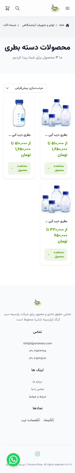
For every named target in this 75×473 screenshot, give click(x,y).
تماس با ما (37, 389)
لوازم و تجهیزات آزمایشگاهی (38, 25)
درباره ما (37, 382)
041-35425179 (37, 358)
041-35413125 (37, 351)
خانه (61, 25)
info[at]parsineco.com (37, 343)
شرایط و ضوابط (37, 397)
